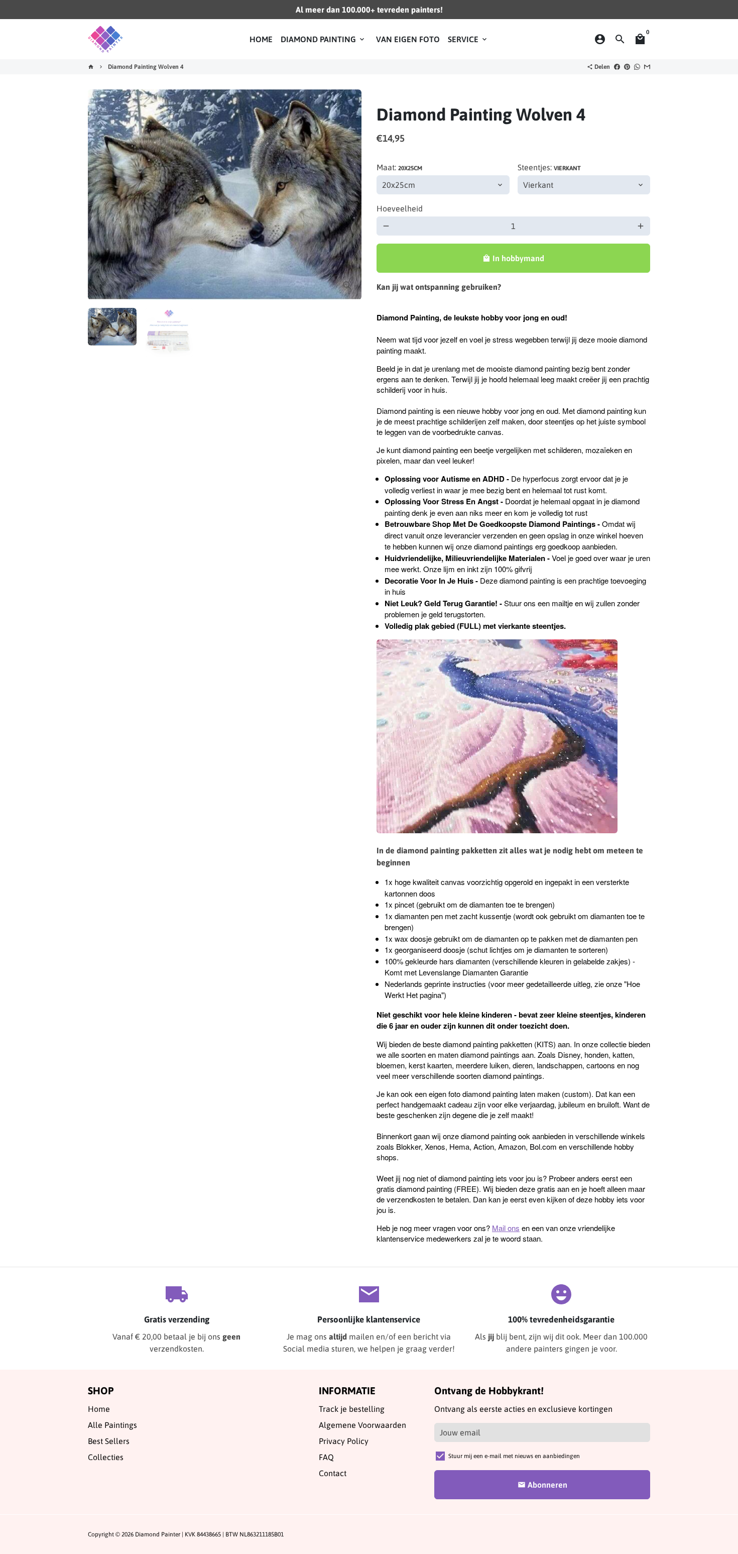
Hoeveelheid (400, 208)
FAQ (326, 1457)
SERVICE (468, 39)
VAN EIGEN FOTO (408, 39)
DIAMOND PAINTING (323, 39)
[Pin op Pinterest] (627, 66)
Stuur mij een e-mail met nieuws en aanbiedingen (514, 1456)
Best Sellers (109, 1441)
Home (99, 1408)
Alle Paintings (112, 1424)
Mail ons (506, 1228)
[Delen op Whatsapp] (637, 66)
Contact (332, 1473)
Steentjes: (549, 167)
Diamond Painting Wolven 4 (145, 66)
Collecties (106, 1457)
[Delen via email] (647, 66)
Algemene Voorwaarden (362, 1424)
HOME (261, 39)
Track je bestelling (352, 1408)
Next (347, 194)
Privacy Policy (343, 1441)
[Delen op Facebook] (617, 66)
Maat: (399, 167)
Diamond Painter (157, 1534)
